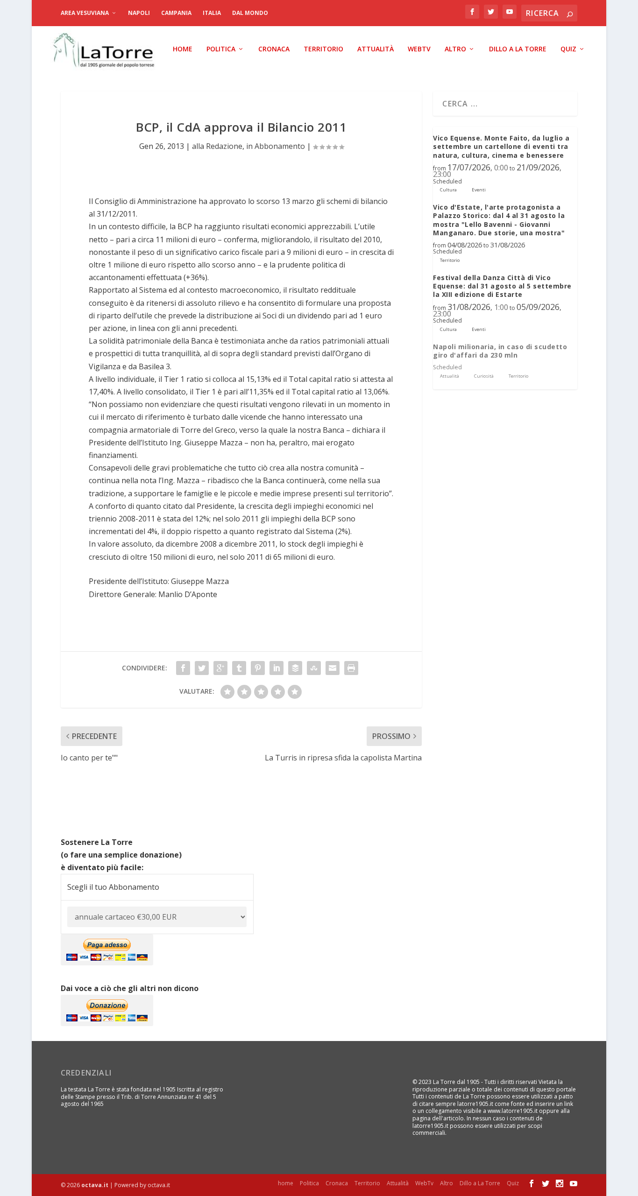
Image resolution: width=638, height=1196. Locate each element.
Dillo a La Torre (517, 49)
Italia (212, 13)
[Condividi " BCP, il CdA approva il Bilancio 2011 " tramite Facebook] (183, 668)
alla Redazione (217, 146)
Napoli (139, 13)
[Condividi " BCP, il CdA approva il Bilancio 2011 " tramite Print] (351, 668)
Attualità (375, 49)
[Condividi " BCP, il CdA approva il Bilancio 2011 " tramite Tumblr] (239, 668)
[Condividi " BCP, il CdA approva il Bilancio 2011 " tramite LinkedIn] (276, 668)
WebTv (419, 49)
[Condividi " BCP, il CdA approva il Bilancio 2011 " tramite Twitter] (201, 668)
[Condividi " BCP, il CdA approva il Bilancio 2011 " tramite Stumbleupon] (314, 668)
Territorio (323, 49)
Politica (220, 49)
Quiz (568, 49)
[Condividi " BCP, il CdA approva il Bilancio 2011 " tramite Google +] (220, 668)
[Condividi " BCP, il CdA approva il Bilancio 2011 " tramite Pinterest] (257, 668)
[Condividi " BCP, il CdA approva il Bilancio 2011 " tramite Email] (332, 668)
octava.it (94, 1185)
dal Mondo (250, 13)
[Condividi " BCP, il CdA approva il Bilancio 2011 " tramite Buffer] (295, 668)
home (182, 49)
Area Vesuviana (85, 13)
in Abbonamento (275, 146)
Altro (455, 49)
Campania (176, 13)
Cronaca (274, 49)
